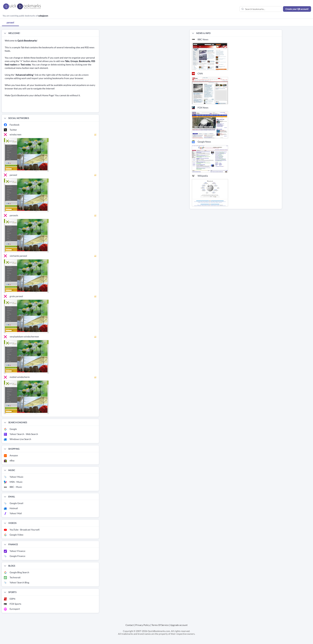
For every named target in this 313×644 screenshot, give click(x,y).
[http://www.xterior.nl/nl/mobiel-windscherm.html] (26, 397)
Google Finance (17, 556)
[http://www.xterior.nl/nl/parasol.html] (26, 194)
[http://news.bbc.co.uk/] (210, 56)
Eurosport (15, 608)
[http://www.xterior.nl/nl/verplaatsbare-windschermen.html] (26, 356)
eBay (12, 460)
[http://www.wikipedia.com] (210, 192)
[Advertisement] (40, 107)
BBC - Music (16, 486)
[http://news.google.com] (210, 158)
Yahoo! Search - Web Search (24, 434)
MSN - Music (16, 481)
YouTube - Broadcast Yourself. (25, 529)
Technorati (15, 577)
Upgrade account (178, 625)
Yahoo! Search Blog (19, 582)
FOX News (203, 107)
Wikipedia (203, 175)
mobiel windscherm (20, 377)
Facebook (14, 124)
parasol (13, 175)
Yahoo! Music (16, 476)
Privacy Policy (142, 625)
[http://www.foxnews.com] (210, 124)
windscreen (15, 134)
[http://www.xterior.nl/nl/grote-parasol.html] (26, 316)
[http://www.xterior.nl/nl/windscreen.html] (26, 154)
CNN (200, 73)
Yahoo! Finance (17, 551)
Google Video (16, 534)
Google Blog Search (19, 572)
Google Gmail (16, 503)
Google (13, 429)
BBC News (203, 39)
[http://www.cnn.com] (210, 90)
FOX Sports (15, 603)
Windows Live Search (20, 439)
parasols (14, 215)
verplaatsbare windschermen (24, 336)
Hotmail (14, 508)
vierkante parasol (18, 255)
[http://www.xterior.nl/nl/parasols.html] (26, 235)
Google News (204, 141)
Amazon (14, 455)
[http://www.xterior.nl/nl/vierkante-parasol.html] (26, 275)
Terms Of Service (160, 625)
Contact (130, 625)
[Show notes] (95, 134)
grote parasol (16, 296)
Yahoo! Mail (16, 513)
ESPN (12, 598)
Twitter (13, 129)
